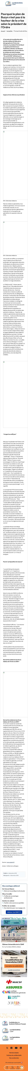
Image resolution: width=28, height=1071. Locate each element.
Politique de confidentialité (14, 1055)
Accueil (3, 31)
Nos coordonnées (14, 1058)
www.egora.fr (10, 862)
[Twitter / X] (7, 1048)
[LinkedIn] (21, 1048)
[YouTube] (16, 1048)
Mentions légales (14, 1052)
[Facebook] (11, 1048)
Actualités (9, 31)
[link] (18, 1063)
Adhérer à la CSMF (13, 912)
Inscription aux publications (14, 966)
